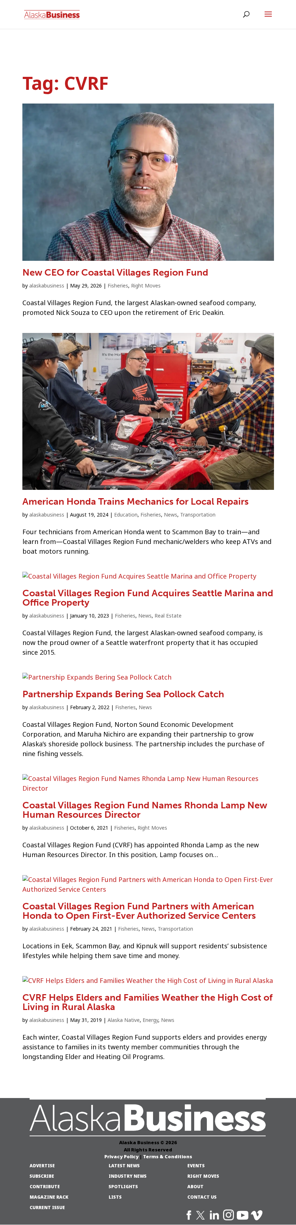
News (170, 514)
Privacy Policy (121, 1156)
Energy (150, 1020)
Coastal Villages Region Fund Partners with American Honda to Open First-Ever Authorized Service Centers (139, 911)
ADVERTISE (42, 1166)
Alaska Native (124, 1020)
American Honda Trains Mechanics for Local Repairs (135, 501)
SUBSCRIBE (42, 1176)
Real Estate (168, 615)
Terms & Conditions (167, 1156)
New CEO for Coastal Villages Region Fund (115, 272)
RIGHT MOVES (203, 1176)
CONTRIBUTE (45, 1187)
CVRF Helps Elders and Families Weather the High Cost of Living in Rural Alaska (147, 1002)
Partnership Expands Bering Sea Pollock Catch (123, 694)
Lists (115, 1197)
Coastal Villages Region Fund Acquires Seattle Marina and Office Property (147, 598)
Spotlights (123, 1187)
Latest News (124, 1166)
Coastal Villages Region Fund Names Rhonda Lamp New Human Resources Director (144, 810)
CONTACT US (202, 1197)
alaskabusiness (46, 285)
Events (196, 1166)
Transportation (198, 514)
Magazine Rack (49, 1197)
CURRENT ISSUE (47, 1207)
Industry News (128, 1176)
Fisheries (118, 285)
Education (126, 514)
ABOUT (195, 1187)
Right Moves (146, 285)
